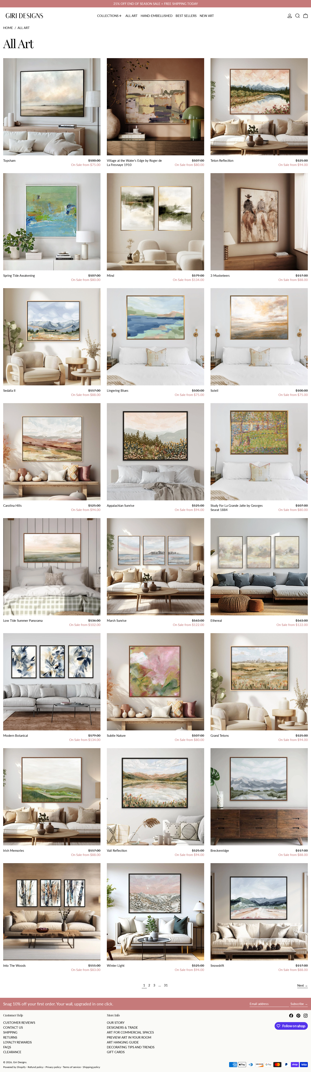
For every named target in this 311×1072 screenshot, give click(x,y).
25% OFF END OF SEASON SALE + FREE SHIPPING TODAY (155, 3)
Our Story (115, 1022)
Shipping (10, 1032)
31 (166, 985)
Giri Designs (19, 1062)
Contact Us (13, 1027)
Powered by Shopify (14, 1067)
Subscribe (297, 1004)
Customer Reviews (19, 1022)
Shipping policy (91, 1067)
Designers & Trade (122, 1027)
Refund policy (35, 1067)
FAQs (7, 1047)
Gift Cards (116, 1052)
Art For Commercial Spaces (130, 1032)
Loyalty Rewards (17, 1042)
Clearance (12, 1052)
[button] (297, 15)
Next (300, 985)
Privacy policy (53, 1067)
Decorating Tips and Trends (130, 1047)
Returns (10, 1037)
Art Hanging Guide (123, 1042)
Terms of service (72, 1067)
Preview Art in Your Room (129, 1037)
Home (8, 28)
